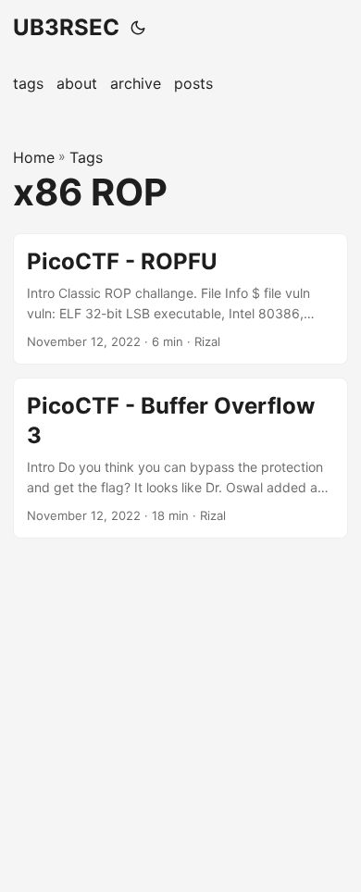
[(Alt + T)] (138, 28)
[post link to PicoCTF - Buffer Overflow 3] (180, 458)
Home (34, 157)
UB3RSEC (66, 27)
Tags (86, 157)
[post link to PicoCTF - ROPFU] (180, 299)
